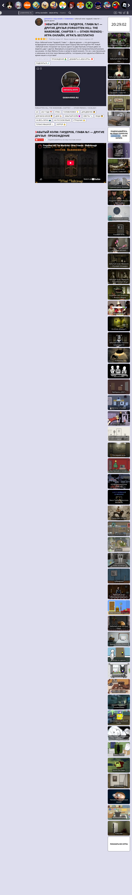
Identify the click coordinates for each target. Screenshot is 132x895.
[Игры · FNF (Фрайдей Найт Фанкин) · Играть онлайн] (71, 5)
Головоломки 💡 (71, 112)
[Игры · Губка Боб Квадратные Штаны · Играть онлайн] (36, 5)
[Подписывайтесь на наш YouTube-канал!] (116, 14)
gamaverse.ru (26, 13)
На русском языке (62, 120)
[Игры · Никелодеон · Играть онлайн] (27, 5)
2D (37, 112)
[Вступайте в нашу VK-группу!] (120, 14)
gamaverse (48, 19)
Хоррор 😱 (61, 124)
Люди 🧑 (99, 116)
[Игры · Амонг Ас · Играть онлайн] (116, 5)
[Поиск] (69, 12)
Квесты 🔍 (87, 116)
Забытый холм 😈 (72, 116)
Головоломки (68, 19)
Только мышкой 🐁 (45, 124)
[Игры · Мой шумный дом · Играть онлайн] (45, 5)
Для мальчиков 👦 (44, 116)
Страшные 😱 (79, 120)
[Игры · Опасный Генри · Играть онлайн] (53, 5)
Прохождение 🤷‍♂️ (59, 59)
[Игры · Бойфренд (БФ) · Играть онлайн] (107, 5)
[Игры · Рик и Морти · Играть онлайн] (18, 5)
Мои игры (53, 13)
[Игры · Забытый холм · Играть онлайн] (9, 5)
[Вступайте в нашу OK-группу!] (128, 14)
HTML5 (57, 112)
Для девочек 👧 (88, 112)
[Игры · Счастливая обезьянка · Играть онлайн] (80, 5)
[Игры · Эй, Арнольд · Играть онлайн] (62, 5)
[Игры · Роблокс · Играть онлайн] (124, 5)
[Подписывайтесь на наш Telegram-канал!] (124, 14)
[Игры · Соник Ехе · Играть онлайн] (98, 5)
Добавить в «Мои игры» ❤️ (81, 59)
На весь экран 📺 (43, 120)
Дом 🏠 (58, 116)
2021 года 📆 (46, 112)
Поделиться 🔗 (42, 63)
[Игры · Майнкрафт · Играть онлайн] (89, 5)
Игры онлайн (41, 13)
